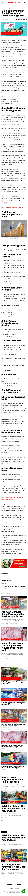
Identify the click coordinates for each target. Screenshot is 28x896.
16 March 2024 (4, 685)
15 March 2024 (4, 706)
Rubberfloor (4, 803)
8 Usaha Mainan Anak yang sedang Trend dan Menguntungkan (13, 767)
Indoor (4, 8)
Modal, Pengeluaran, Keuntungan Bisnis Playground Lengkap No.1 (12, 746)
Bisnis (9, 8)
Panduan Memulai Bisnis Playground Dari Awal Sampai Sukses (13, 725)
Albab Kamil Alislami (6, 580)
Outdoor (24, 596)
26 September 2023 (5, 727)
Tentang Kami (10, 888)
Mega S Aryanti (4, 623)
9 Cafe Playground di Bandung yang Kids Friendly (13, 682)
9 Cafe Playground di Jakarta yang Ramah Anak (13, 703)
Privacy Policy (18, 888)
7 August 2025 (4, 769)
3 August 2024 (4, 748)
